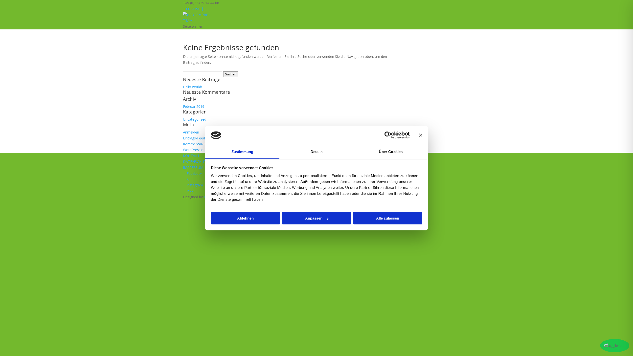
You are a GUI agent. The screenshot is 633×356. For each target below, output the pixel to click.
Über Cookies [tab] (391, 151)
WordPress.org (195, 149)
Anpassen (313, 218)
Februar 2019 (193, 106)
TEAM (188, 20)
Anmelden (191, 132)
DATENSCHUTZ (195, 161)
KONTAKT (191, 155)
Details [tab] (317, 151)
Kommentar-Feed (197, 144)
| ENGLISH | (193, 8)
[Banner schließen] (420, 135)
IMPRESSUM (193, 167)
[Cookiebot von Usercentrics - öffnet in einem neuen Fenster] (388, 135)
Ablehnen (245, 218)
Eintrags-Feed (194, 138)
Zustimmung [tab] (242, 151)
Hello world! (192, 87)
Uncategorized (194, 119)
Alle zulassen (387, 218)
